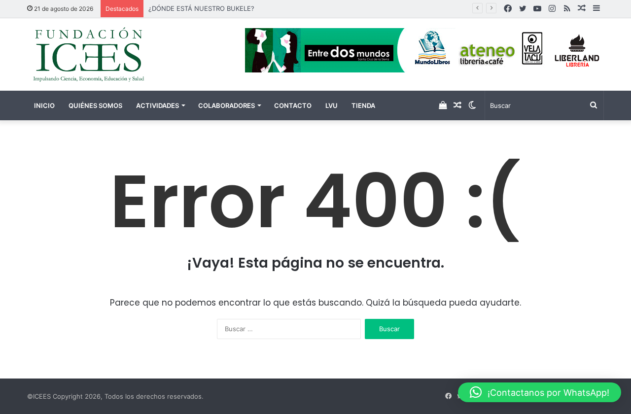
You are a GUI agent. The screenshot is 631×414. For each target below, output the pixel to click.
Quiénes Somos (95, 105)
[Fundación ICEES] (118, 54)
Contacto (293, 105)
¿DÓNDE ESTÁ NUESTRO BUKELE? (201, 8)
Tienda (363, 105)
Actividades (157, 105)
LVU (331, 105)
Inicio (44, 105)
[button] (539, 392)
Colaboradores (226, 105)
